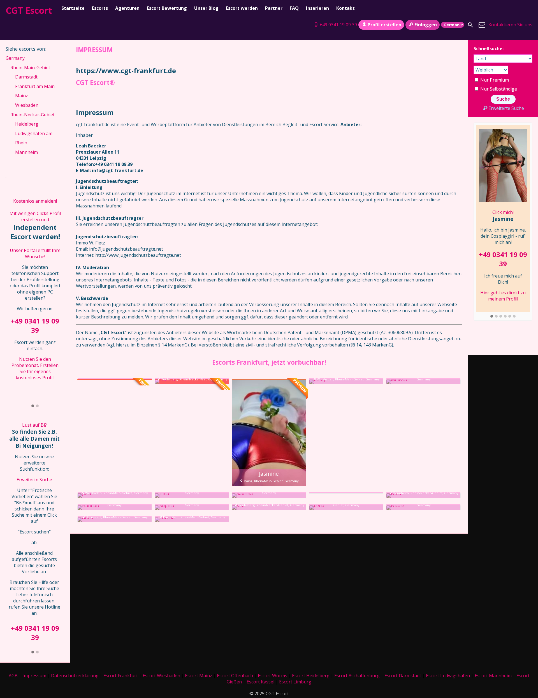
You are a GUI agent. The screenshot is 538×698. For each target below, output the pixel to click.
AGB (13, 675)
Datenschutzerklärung (75, 675)
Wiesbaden (26, 105)
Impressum (34, 675)
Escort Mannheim (493, 675)
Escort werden (242, 8)
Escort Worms (272, 675)
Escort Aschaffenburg (357, 675)
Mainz (21, 96)
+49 (17, 628)
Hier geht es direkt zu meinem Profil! (503, 296)
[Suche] (470, 25)
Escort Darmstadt (402, 675)
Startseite (73, 8)
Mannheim (26, 152)
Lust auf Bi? (34, 425)
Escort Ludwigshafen (448, 675)
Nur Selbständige (498, 89)
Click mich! (503, 212)
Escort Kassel (260, 682)
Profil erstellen (384, 25)
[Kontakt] (482, 25)
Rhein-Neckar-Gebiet (32, 115)
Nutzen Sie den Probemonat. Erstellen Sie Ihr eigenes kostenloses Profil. (35, 368)
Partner (273, 8)
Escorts (100, 8)
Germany (15, 58)
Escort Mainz (198, 675)
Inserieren (317, 8)
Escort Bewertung (167, 8)
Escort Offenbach (235, 675)
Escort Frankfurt (120, 675)
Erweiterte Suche (34, 480)
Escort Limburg (295, 682)
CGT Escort (29, 10)
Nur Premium (494, 80)
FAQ (294, 8)
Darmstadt (26, 77)
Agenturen (127, 8)
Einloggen (425, 25)
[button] (33, 406)
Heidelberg (26, 124)
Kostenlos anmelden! (35, 201)
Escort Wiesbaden (161, 675)
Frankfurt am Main (35, 86)
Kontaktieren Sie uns (510, 25)
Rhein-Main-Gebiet (30, 67)
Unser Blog (206, 8)
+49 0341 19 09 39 (338, 25)
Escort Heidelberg (311, 675)
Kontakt (345, 8)
